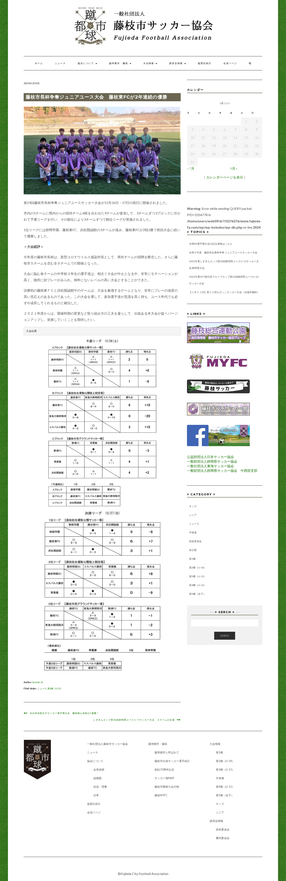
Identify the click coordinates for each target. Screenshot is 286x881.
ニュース (60, 63)
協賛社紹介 (204, 63)
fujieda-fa (37, 682)
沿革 (96, 795)
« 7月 (191, 168)
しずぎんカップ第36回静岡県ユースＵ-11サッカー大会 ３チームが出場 (134, 719)
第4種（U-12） (197, 585)
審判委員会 (222, 838)
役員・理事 (100, 786)
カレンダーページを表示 (224, 177)
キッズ (193, 506)
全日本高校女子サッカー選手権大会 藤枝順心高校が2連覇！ (64, 713)
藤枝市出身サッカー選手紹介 (172, 761)
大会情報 (149, 63)
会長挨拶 (98, 769)
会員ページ (230, 63)
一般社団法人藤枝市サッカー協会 (107, 744)
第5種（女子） (197, 593)
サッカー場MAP (164, 778)
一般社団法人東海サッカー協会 (210, 466)
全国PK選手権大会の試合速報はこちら (210, 243)
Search (224, 635)
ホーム (39, 63)
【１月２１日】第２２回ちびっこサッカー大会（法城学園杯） (224, 292)
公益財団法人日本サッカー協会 (210, 457)
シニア (193, 514)
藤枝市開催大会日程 (167, 786)
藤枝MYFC (161, 795)
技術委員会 (195, 541)
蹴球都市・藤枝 (119, 63)
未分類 (193, 550)
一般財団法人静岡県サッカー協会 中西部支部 (222, 470)
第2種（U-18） (197, 567)
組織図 (97, 778)
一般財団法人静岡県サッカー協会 (212, 461)
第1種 (192, 558)
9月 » (233, 168)
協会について (86, 63)
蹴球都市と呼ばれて (167, 752)
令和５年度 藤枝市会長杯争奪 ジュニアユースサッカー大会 (223, 252)
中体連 (193, 532)
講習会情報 (176, 63)
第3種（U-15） (55, 688)
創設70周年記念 (164, 769)
